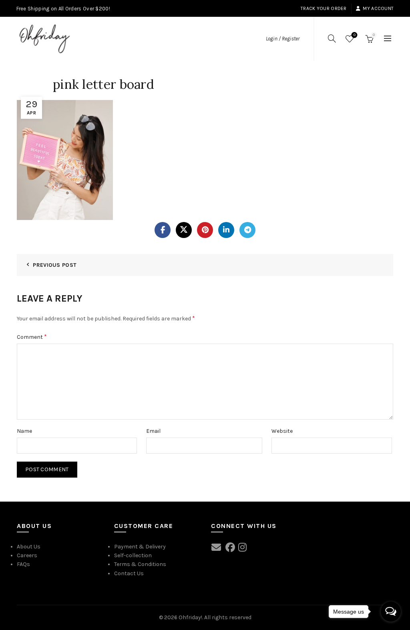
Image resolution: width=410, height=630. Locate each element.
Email (153, 431)
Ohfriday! (190, 617)
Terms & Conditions (140, 564)
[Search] (332, 38)
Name (24, 431)
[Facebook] (163, 230)
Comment (32, 336)
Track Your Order (324, 8)
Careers (27, 555)
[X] (184, 230)
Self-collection (133, 555)
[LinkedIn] (226, 230)
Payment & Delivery (140, 546)
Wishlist (355, 35)
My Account (378, 8)
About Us (28, 546)
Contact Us (129, 573)
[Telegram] (247, 230)
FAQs (23, 564)
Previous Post (54, 265)
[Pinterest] (205, 230)
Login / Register (282, 39)
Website (282, 431)
